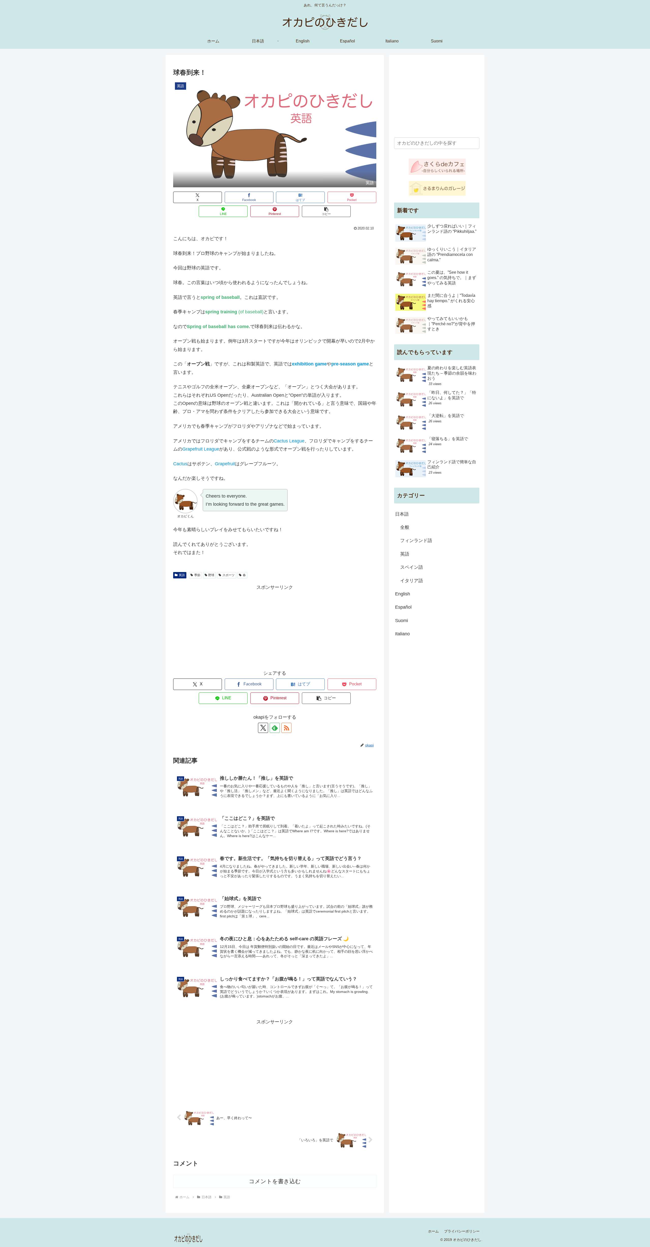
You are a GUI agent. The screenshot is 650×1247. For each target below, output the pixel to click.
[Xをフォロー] (263, 728)
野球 (211, 575)
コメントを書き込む (275, 1181)
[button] (326, 211)
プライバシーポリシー (462, 1231)
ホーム (433, 1231)
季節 (197, 575)
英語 (182, 575)
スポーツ (228, 575)
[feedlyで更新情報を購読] (275, 728)
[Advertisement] (274, 627)
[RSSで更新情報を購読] (286, 728)
